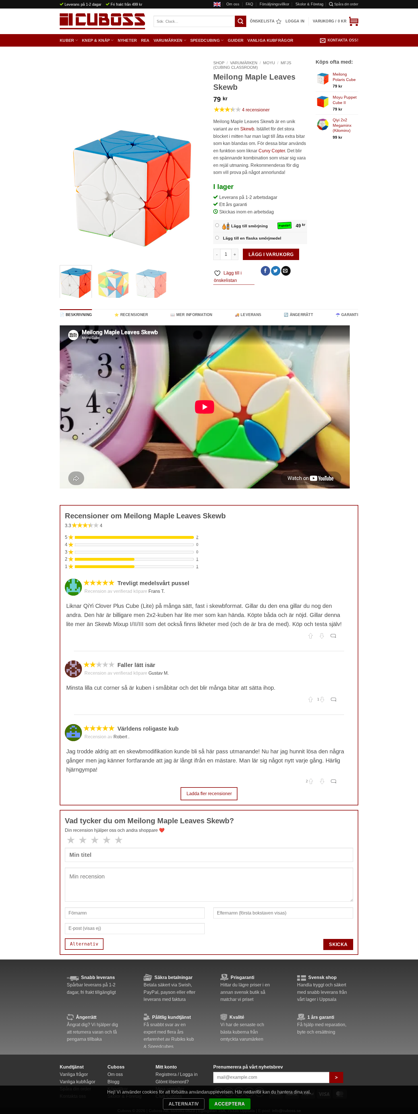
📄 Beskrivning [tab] (76, 315)
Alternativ (184, 1103)
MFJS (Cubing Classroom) (252, 65)
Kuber (67, 40)
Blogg (113, 1081)
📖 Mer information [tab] (191, 315)
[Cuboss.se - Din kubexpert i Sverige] (102, 21)
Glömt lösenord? (172, 1081)
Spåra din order (346, 4)
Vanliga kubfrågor (270, 40)
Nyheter (127, 40)
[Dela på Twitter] (275, 271)
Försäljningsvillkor (274, 4)
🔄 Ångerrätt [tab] (298, 315)
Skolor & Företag (309, 4)
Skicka (338, 944)
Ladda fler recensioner (209, 793)
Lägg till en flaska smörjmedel (252, 238)
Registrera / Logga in (177, 1074)
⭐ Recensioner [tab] (131, 315)
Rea (145, 40)
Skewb (247, 128)
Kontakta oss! (343, 40)
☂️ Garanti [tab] (347, 315)
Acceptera (229, 1103)
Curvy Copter (271, 150)
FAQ (249, 4)
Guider (236, 40)
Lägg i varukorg (271, 254)
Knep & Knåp (96, 40)
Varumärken (168, 40)
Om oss (232, 4)
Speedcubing (205, 40)
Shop (218, 63)
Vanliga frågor (74, 1074)
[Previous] (70, 188)
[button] (335, 21)
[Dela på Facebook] (265, 271)
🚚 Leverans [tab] (248, 315)
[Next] (195, 188)
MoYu (269, 63)
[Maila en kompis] (286, 271)
